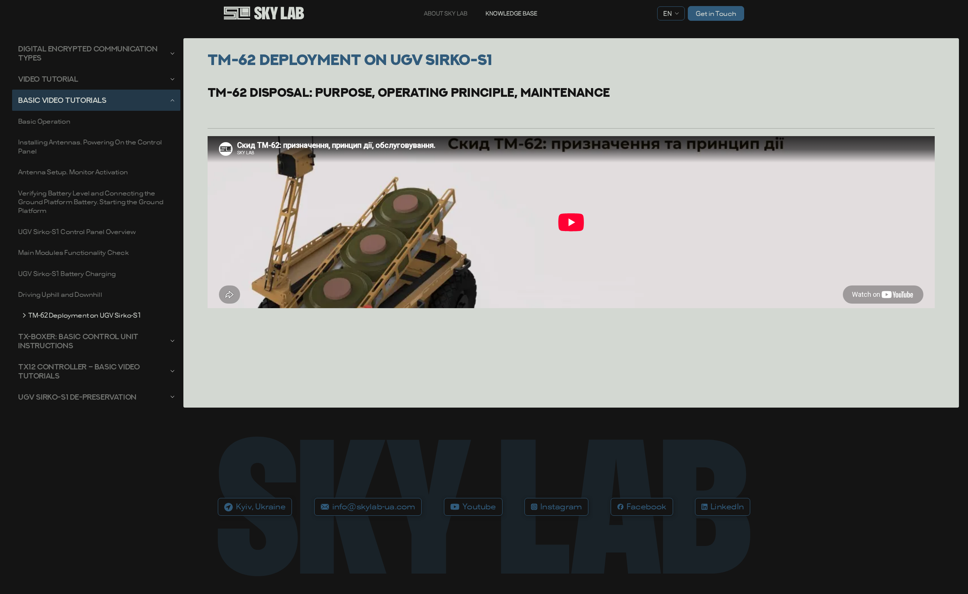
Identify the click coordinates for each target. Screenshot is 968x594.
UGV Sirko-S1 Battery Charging (67, 274)
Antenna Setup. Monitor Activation (73, 172)
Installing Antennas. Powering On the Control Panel (90, 146)
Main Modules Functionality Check (73, 252)
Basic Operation (44, 121)
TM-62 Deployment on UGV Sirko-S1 (84, 315)
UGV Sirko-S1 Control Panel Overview (77, 232)
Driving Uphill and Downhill (60, 294)
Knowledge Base (511, 13)
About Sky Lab (445, 13)
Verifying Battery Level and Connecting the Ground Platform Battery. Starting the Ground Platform (90, 202)
